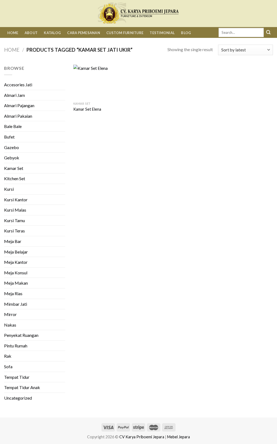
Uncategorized (18, 397)
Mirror (10, 314)
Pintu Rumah (15, 345)
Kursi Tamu (14, 220)
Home (12, 33)
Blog (186, 33)
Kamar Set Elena (87, 109)
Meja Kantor (16, 262)
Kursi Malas (15, 209)
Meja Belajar (16, 251)
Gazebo (11, 147)
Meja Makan (16, 282)
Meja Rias (13, 293)
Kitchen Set (14, 178)
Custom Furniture (124, 33)
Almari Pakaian (18, 116)
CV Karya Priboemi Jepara (141, 437)
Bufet (9, 136)
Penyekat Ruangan (21, 335)
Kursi (9, 189)
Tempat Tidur (16, 377)
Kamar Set (13, 168)
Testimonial (162, 33)
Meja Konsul (15, 272)
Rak (7, 356)
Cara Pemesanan (83, 33)
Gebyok (11, 157)
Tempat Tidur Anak (22, 387)
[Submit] (268, 32)
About (31, 33)
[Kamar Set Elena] (96, 82)
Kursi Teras (14, 230)
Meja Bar (12, 241)
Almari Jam (14, 95)
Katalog (52, 33)
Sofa (8, 366)
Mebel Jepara (178, 437)
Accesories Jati (18, 84)
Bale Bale (13, 126)
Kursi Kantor (16, 199)
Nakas (10, 324)
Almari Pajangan (19, 105)
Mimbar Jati (15, 304)
